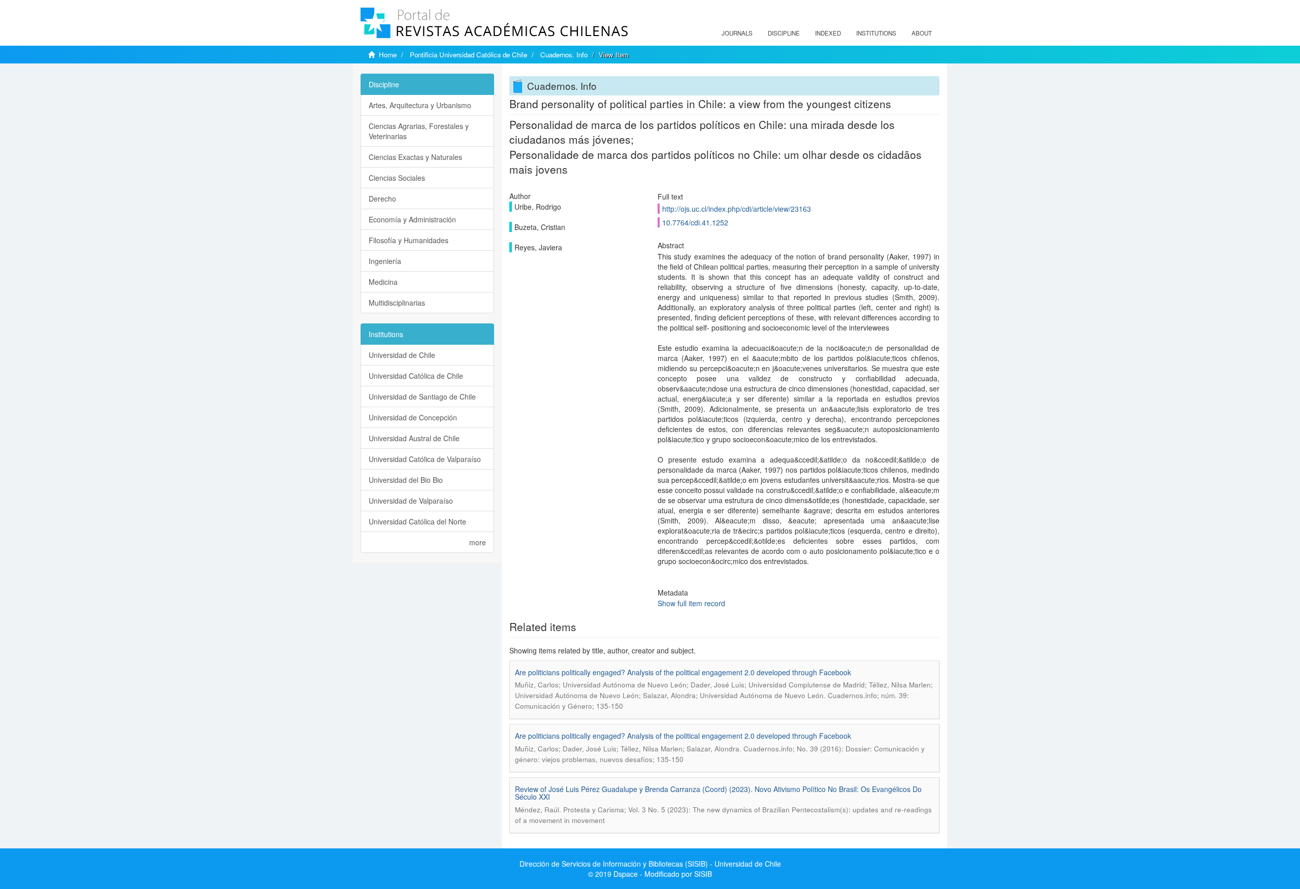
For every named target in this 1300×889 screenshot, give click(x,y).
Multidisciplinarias (397, 303)
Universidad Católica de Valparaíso (425, 459)
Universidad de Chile (402, 355)
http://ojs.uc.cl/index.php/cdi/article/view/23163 (736, 209)
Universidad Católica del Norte (417, 521)
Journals (737, 33)
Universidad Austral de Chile (414, 438)
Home (388, 54)
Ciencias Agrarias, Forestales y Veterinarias (419, 131)
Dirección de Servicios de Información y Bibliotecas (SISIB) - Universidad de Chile (650, 864)
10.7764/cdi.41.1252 (695, 222)
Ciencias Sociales (397, 178)
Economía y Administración (412, 219)
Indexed (828, 33)
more (477, 542)
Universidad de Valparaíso (411, 501)
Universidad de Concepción (413, 417)
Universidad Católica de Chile (416, 376)
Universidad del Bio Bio (406, 480)
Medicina (383, 282)
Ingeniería (385, 261)
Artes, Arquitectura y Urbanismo (420, 105)
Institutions (876, 33)
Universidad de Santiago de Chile (422, 396)
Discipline (784, 33)
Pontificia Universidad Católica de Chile (468, 54)
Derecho (382, 198)
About (922, 33)
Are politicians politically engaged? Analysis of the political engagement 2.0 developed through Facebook (683, 672)
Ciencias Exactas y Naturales (415, 157)
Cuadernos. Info (564, 54)
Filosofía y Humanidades (408, 240)
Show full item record (691, 603)
